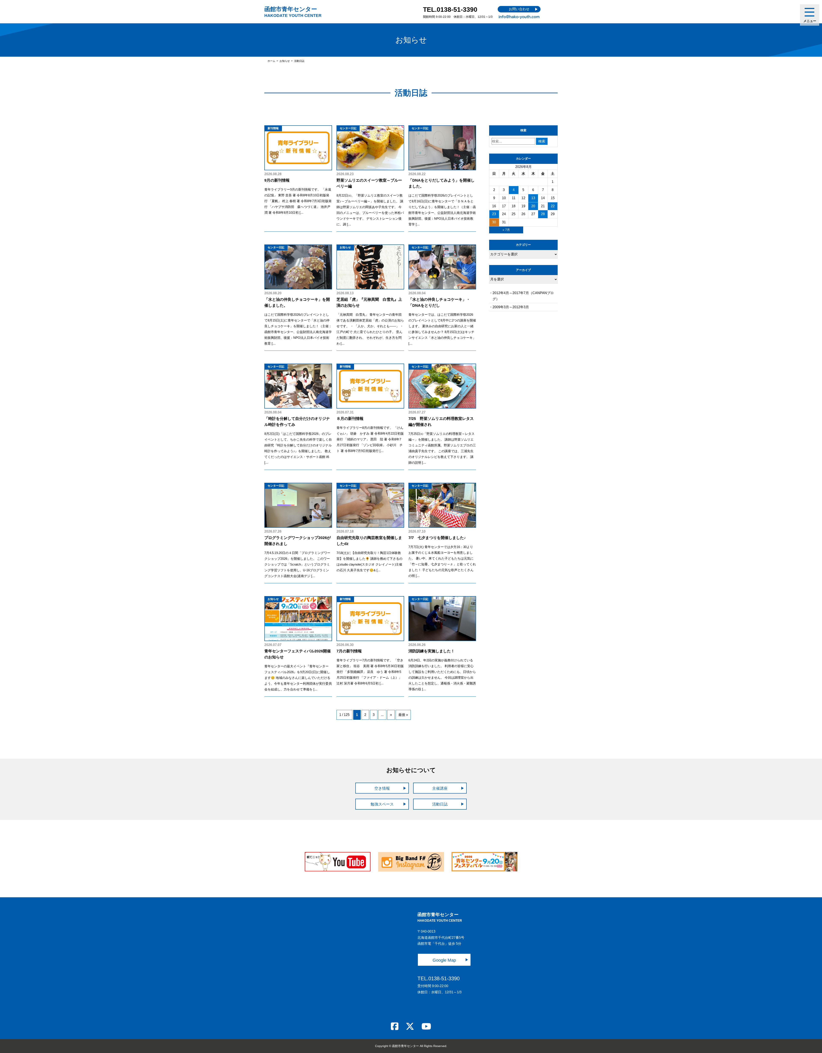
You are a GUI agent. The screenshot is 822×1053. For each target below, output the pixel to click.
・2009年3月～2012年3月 (509, 307)
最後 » (403, 715)
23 (494, 214)
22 (553, 206)
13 (533, 198)
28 (543, 214)
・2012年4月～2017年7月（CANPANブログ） (521, 296)
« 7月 (506, 229)
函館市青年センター (293, 12)
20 (533, 206)
